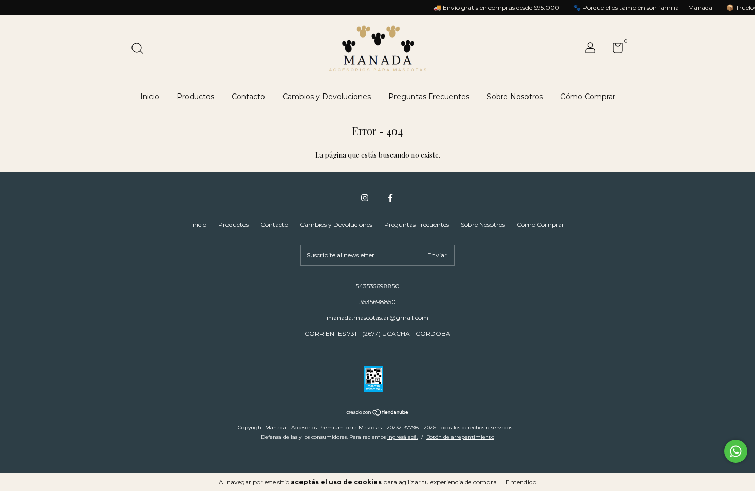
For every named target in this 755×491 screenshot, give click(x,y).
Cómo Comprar (587, 96)
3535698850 (378, 302)
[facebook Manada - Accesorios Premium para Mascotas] (390, 198)
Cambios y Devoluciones (326, 96)
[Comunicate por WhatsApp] (735, 451)
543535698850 (378, 286)
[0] (614, 50)
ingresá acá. (402, 436)
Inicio (149, 96)
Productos (195, 96)
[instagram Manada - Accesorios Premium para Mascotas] (365, 198)
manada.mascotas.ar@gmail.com (377, 318)
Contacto (248, 96)
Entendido (521, 482)
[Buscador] (141, 50)
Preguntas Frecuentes (428, 96)
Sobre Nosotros (515, 96)
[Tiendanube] (378, 413)
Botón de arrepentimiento (460, 436)
